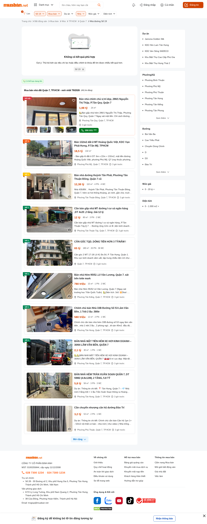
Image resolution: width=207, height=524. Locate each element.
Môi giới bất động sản (165, 467)
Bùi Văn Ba (150, 134)
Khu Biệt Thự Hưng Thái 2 (157, 63)
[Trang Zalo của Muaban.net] (108, 501)
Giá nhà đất (160, 471)
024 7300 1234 (56, 472)
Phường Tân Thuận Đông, (88, 197)
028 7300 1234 (35, 472)
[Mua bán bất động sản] (16, 5)
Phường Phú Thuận (154, 92)
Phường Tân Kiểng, (86, 297)
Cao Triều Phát (152, 140)
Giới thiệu (98, 462)
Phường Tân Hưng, (86, 330)
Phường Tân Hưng (154, 98)
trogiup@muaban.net (38, 503)
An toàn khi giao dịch (104, 471)
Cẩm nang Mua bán (164, 462)
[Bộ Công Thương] (146, 503)
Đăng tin (194, 5)
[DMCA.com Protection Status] (103, 509)
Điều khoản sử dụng (103, 476)
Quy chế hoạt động (103, 467)
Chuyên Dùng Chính (154, 146)
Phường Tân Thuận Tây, (88, 231)
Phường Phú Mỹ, (85, 164)
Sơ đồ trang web (102, 480)
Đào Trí (148, 164)
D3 (146, 158)
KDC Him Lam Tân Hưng (157, 45)
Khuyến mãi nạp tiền (134, 471)
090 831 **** (91, 130)
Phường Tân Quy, (90, 120)
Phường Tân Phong (154, 110)
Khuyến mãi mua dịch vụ (136, 467)
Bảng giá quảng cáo (134, 462)
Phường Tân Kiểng (154, 104)
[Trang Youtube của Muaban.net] (119, 501)
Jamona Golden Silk (154, 39)
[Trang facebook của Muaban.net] (97, 501)
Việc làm (159, 476)
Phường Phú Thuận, (86, 430)
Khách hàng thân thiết (134, 476)
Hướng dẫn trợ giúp (133, 480)
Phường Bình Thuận (154, 80)
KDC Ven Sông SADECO (157, 51)
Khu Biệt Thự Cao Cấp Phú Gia (160, 57)
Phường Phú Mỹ (152, 86)
